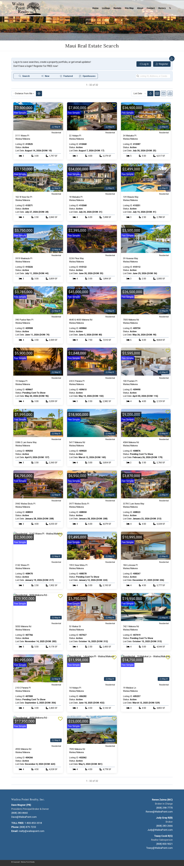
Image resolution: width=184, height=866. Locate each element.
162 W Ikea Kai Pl (23, 197)
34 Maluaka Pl (129, 135)
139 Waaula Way (130, 197)
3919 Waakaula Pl (23, 258)
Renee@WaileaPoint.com (159, 811)
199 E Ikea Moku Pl (78, 565)
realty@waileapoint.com (31, 831)
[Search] (170, 8)
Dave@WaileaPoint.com (24, 816)
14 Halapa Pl (75, 687)
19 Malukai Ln (129, 687)
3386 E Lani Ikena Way (26, 442)
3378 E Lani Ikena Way (133, 503)
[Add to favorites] (60, 105)
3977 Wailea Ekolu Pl (79, 503)
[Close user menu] (172, 58)
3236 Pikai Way (76, 258)
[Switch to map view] (170, 93)
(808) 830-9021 (164, 843)
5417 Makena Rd (77, 442)
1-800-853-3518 (33, 823)
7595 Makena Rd (77, 749)
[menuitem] (95, 8)
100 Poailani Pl (130, 381)
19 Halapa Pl (21, 381)
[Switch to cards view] (157, 93)
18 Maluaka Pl (75, 197)
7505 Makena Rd (131, 319)
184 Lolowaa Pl (130, 565)
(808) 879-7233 (28, 827)
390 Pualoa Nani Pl (24, 319)
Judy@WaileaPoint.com (160, 829)
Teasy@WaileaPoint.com (159, 847)
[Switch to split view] (163, 93)
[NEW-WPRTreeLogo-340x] (26, 8)
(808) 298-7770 (164, 807)
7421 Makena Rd (131, 626)
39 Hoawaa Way (130, 258)
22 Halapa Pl (75, 135)
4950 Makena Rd (23, 749)
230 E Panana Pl (76, 381)
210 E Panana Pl (23, 687)
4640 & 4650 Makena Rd (80, 319)
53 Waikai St (75, 626)
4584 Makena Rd (131, 442)
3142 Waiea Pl (22, 565)
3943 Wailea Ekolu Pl (25, 503)
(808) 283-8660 (19, 812)
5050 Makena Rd (23, 626)
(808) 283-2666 (164, 825)
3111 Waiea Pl (22, 135)
